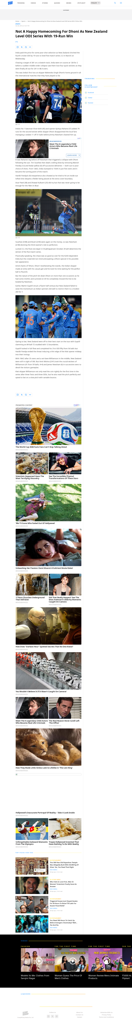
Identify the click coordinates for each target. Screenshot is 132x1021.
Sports (23, 21)
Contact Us (79, 1015)
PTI (16, 42)
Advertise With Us (106, 1012)
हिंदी (99, 3)
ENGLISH (94, 3)
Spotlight (81, 3)
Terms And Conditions (106, 1017)
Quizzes (57, 3)
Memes (68, 3)
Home (17, 21)
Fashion (25, 946)
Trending (21, 3)
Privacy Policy (106, 1015)
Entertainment (55, 860)
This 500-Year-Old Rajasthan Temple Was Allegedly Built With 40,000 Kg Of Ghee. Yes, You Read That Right (64, 864)
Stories (45, 3)
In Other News (55, 879)
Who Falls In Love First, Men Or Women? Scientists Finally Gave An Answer (63, 884)
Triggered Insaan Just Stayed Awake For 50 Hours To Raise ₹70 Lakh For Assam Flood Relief (63, 903)
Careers (79, 1017)
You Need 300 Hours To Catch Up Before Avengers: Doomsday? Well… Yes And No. (63, 922)
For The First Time (65, 946)
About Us (79, 1012)
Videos (33, 3)
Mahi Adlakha (53, 870)
